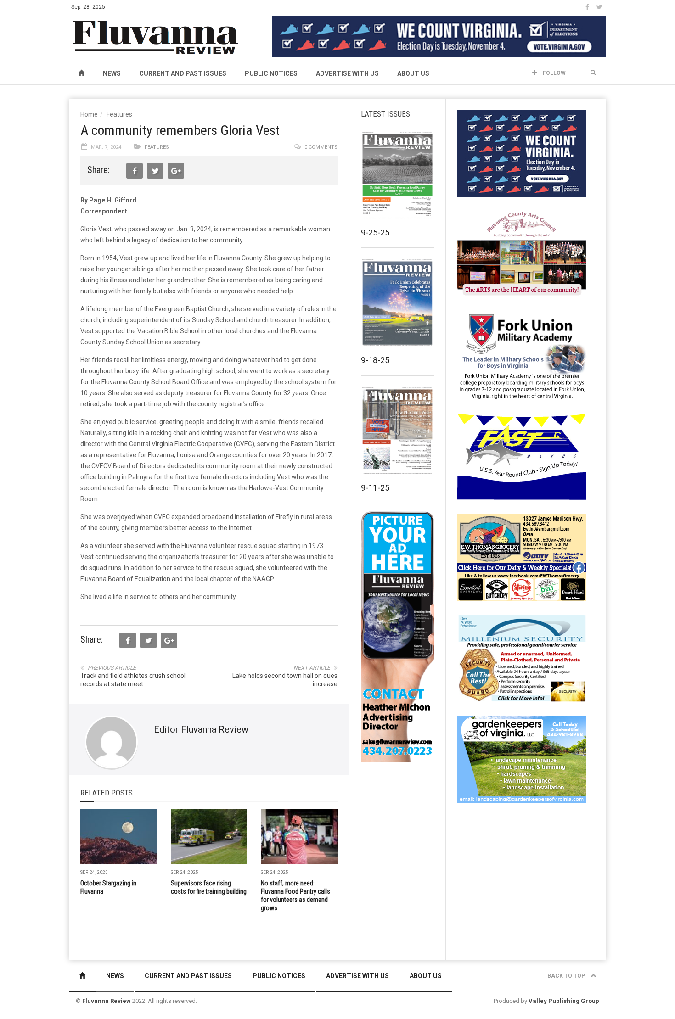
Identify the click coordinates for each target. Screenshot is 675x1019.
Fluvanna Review (106, 1000)
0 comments (321, 147)
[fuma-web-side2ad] (522, 355)
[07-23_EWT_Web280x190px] (521, 557)
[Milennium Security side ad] (521, 657)
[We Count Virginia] (439, 35)
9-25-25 (375, 232)
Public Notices (271, 73)
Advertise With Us (347, 73)
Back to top (566, 976)
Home (89, 114)
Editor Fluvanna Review (201, 729)
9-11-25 (375, 488)
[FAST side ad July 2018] (521, 456)
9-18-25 (375, 360)
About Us (413, 73)
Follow (553, 73)
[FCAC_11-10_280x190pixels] (521, 254)
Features (119, 114)
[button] (593, 73)
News (112, 73)
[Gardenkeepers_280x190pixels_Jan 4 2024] (521, 758)
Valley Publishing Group (564, 1000)
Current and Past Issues (182, 73)
